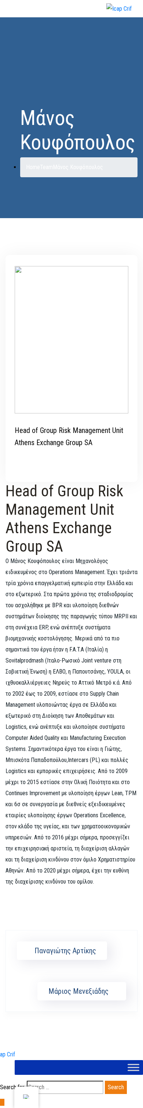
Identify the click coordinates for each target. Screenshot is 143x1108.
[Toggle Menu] (133, 1067)
